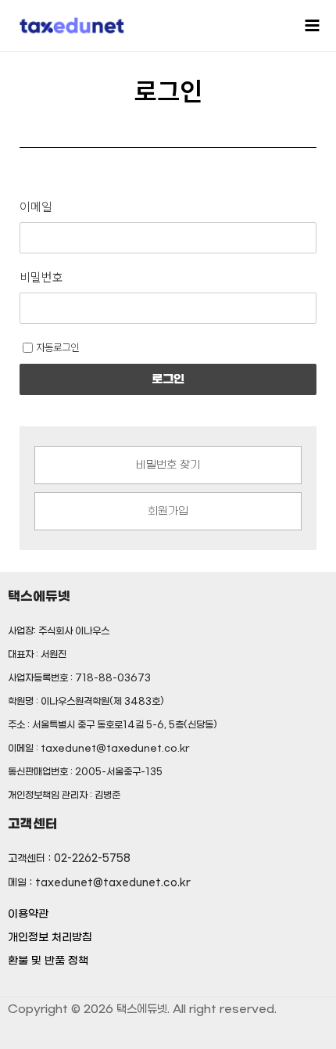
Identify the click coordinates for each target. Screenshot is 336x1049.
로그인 (168, 379)
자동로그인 (57, 346)
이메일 (36, 206)
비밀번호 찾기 (168, 465)
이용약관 (28, 914)
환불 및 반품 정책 (48, 961)
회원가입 (168, 511)
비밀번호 (41, 277)
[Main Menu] (312, 25)
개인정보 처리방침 (50, 937)
